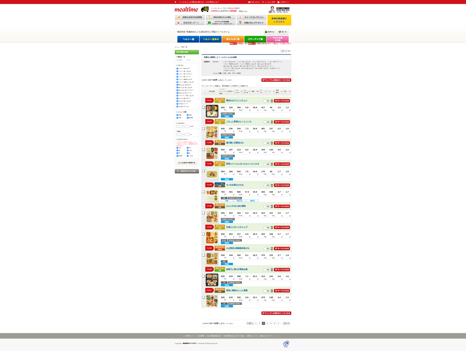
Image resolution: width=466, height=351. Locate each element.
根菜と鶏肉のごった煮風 (237, 290)
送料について (252, 336)
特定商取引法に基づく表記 (234, 336)
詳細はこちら (243, 11)
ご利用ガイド (284, 2)
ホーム (177, 47)
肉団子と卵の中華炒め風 (237, 269)
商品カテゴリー (266, 336)
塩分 (285, 91)
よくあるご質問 (270, 2)
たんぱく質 (246, 91)
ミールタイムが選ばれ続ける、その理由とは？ (197, 2)
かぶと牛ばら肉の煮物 (236, 206)
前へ (250, 323)
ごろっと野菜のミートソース (238, 121)
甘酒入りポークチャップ (237, 227)
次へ (285, 323)
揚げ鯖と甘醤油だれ (235, 143)
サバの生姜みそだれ (235, 185)
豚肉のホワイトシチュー (237, 100)
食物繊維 (277, 91)
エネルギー (238, 91)
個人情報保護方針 (214, 336)
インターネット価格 (222, 91)
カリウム (261, 91)
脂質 (253, 91)
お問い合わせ (255, 2)
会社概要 (200, 336)
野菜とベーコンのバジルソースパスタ (242, 164)
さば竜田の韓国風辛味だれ (238, 248)
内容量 (229, 91)
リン (269, 91)
